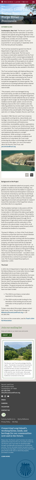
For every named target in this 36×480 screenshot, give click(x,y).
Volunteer (5, 407)
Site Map (15, 422)
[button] (27, 175)
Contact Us (5, 410)
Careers (4, 403)
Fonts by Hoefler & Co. (8, 419)
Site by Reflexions (23, 419)
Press (3, 6)
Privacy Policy (5, 422)
